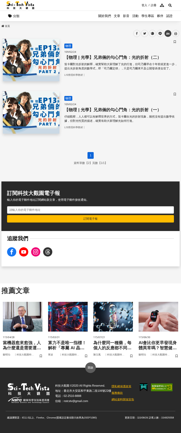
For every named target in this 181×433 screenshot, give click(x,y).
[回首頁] (20, 5)
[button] (170, 5)
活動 (135, 16)
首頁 (7, 26)
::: (139, 5)
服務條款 (117, 392)
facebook (136, 33)
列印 (175, 33)
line (159, 33)
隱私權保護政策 (121, 386)
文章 (117, 16)
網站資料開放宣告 (123, 399)
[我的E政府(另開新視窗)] (143, 387)
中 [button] (168, 33)
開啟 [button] (90, 367)
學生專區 (147, 16)
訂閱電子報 (90, 218)
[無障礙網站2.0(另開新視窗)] (162, 387)
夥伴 (160, 16)
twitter (144, 33)
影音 (126, 16)
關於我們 (104, 16)
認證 (169, 16)
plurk (152, 33)
